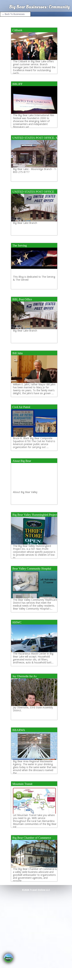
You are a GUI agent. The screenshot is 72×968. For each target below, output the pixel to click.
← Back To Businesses (13, 14)
